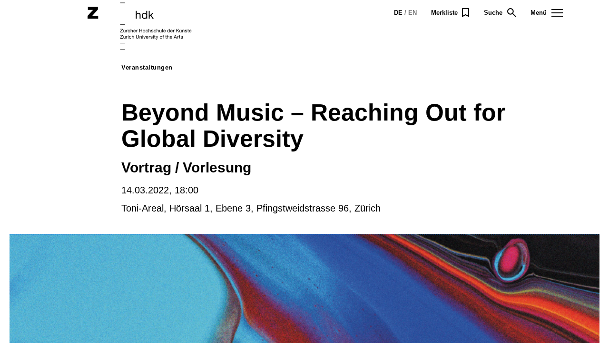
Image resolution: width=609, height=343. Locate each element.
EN (412, 12)
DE (398, 12)
